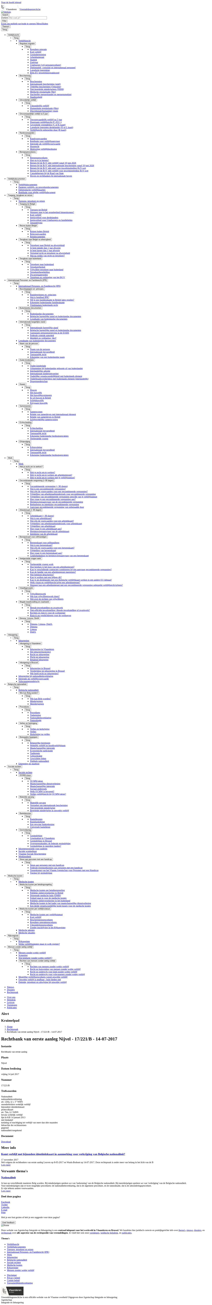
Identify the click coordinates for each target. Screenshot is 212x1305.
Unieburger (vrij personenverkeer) (45, 65)
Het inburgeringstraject (40, 652)
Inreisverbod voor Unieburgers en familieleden (51, 220)
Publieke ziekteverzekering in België (46, 893)
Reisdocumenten (37, 236)
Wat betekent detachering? (42, 574)
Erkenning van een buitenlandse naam (47, 357)
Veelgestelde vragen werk (41, 564)
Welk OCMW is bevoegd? (42, 791)
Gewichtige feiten (38, 758)
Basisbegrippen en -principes (43, 294)
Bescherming (36, 81)
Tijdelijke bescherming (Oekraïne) (45, 86)
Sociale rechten (25, 772)
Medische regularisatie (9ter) (43, 92)
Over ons (11, 997)
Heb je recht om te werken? (42, 472)
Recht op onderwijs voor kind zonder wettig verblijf (53, 972)
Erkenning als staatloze (28, 763)
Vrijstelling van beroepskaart (43, 550)
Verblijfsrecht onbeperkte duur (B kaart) (48, 130)
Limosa (33, 629)
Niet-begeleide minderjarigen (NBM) (47, 89)
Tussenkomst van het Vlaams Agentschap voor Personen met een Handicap (64, 870)
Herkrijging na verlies (40, 734)
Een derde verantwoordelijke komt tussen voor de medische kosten (60, 906)
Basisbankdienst (37, 822)
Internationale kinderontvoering (44, 373)
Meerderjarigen (37, 704)
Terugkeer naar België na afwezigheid (47, 245)
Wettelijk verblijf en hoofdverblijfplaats (47, 745)
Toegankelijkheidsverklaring (20, 1283)
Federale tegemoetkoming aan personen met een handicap (56, 867)
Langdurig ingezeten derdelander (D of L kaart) (51, 127)
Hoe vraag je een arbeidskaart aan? (46, 529)
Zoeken (5, 17)
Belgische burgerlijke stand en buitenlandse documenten (55, 316)
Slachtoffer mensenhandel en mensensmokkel (50, 94)
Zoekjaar (34, 62)
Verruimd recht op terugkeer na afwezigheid (50, 253)
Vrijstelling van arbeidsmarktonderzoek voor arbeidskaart (56, 523)
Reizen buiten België (39, 231)
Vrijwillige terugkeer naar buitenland (46, 269)
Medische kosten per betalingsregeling (47, 890)
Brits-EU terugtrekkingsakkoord (44, 73)
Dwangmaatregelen (39, 275)
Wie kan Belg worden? (40, 698)
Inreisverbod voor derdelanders (44, 217)
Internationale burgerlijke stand (44, 327)
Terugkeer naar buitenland (42, 264)
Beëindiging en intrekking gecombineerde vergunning (54, 504)
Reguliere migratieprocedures (43, 922)
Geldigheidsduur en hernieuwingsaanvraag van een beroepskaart (59, 555)
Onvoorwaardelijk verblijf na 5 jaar (46, 119)
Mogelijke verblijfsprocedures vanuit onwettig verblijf (42, 977)
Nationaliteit (8, 1177)
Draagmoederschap (39, 381)
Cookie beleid (13, 1280)
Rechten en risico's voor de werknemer (47, 613)
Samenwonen (36, 411)
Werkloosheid (24, 856)
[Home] (6, 12)
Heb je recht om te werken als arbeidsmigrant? (51, 475)
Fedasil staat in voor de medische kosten (48, 898)
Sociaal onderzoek (38, 789)
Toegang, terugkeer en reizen (31, 201)
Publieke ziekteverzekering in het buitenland (50, 900)
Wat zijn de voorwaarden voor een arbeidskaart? (52, 521)
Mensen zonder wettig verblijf (32, 952)
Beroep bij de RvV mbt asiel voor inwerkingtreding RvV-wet (58, 168)
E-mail (4, 1210)
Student (33, 60)
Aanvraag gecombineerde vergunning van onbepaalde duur (57, 507)
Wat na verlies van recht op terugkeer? (47, 255)
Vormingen (12, 1005)
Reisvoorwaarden (38, 234)
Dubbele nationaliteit (39, 761)
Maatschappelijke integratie (42, 748)
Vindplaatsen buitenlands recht (44, 305)
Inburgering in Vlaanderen (42, 649)
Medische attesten (26, 930)
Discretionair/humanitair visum (44, 111)
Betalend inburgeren (39, 659)
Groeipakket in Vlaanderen (42, 838)
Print (3, 1212)
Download (6, 1141)
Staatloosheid (36, 97)
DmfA (33, 632)
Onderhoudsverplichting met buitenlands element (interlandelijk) (59, 379)
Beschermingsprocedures (41, 919)
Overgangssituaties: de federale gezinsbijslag (50, 843)
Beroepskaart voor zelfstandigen (44, 542)
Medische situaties (26, 933)
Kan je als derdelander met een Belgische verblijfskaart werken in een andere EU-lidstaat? (71, 580)
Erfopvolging (36, 447)
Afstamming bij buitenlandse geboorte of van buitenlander (56, 368)
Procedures (35, 712)
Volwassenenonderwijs (28, 681)
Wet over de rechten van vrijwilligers (46, 599)
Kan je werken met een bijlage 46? (46, 577)
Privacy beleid (13, 1278)
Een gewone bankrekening (42, 824)
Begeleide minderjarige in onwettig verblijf (49, 810)
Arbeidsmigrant (37, 57)
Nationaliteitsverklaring (40, 718)
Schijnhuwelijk (37, 400)
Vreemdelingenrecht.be (30, 9)
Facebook (5, 1202)
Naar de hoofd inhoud (11, 2)
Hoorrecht (34, 146)
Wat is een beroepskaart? (41, 545)
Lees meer (6, 1165)
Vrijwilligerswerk (38, 594)
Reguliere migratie (38, 49)
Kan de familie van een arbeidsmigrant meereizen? (53, 572)
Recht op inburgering (39, 654)
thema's (182, 1230)
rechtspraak (6, 1233)
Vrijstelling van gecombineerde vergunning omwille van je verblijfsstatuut (63, 496)
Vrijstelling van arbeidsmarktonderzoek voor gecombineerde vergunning (63, 494)
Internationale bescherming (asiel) (45, 84)
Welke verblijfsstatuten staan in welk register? (39, 944)
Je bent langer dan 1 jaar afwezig (45, 250)
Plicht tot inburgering (39, 657)
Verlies (33, 731)
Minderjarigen (36, 701)
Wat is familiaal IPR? (39, 297)
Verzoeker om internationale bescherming (49, 805)
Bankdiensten (36, 819)
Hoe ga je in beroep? (39, 160)
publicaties (127, 1233)
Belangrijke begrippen (40, 743)
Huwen (33, 390)
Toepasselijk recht (38, 354)
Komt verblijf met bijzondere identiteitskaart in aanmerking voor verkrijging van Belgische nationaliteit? (63, 1154)
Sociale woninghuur (27, 851)
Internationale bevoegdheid (42, 352)
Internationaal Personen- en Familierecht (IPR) (39, 286)
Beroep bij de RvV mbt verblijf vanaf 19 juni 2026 (53, 163)
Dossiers (11, 989)
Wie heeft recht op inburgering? (44, 673)
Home (10, 1026)
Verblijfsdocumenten (27, 184)
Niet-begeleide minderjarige (42, 808)
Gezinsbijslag (36, 835)
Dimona (33, 626)
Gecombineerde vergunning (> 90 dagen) (49, 486)
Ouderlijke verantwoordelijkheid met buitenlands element (56, 376)
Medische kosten (26, 881)
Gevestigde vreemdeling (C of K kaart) (47, 125)
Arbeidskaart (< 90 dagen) (42, 516)
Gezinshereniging (38, 54)
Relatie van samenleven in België (45, 417)
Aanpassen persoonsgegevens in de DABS (49, 333)
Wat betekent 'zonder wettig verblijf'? (35, 958)
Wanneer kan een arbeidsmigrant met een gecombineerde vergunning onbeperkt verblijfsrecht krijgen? (76, 585)
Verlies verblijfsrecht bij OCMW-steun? (48, 794)
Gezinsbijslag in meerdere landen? (45, 846)
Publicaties (12, 1007)
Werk (20, 464)
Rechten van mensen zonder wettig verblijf (49, 966)
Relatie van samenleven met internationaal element (53, 414)
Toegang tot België (38, 209)
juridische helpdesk (109, 1233)
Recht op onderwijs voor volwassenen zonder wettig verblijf (57, 974)
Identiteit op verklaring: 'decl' (43, 338)
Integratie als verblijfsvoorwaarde (45, 144)
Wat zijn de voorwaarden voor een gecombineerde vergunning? (59, 491)
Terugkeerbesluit (37, 267)
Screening (23, 955)
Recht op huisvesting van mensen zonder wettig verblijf (55, 969)
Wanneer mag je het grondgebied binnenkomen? (52, 212)
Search (5, 15)
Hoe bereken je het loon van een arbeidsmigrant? (52, 567)
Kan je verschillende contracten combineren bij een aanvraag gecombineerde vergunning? (71, 569)
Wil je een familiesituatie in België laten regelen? (52, 300)
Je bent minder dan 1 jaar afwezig (45, 248)
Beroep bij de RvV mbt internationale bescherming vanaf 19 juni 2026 (62, 165)
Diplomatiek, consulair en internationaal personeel (52, 67)
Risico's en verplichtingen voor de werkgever (50, 615)
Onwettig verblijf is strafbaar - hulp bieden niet (39, 979)
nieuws (189, 1230)
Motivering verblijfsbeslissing (43, 149)
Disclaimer (12, 1275)
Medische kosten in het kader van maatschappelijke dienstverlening (60, 903)
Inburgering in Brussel (40, 668)
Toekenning (35, 715)
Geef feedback (8, 1222)
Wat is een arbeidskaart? (41, 518)
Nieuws (10, 987)
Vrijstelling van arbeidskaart (42, 526)
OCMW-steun (36, 781)
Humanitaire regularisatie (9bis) (44, 108)
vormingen (94, 1233)
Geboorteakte (36, 756)
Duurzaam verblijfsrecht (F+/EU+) (46, 122)
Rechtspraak (12, 992)
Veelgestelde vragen (39, 438)
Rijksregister (24, 941)
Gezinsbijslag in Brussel (41, 841)
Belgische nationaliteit (28, 690)
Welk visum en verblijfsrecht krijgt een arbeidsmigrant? (55, 582)
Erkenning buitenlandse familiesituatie (47, 302)
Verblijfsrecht (24, 40)
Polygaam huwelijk (39, 403)
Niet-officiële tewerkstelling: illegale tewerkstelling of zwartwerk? (60, 610)
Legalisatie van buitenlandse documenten (48, 319)
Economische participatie (41, 750)
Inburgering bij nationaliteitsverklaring (35, 676)
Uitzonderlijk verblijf (39, 105)
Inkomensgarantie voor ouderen (32, 848)
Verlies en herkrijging (39, 729)
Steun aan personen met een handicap (47, 865)
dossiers (197, 1230)
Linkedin (5, 1207)
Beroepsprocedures (38, 157)
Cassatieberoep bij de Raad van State (47, 173)
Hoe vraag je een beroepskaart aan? (46, 553)
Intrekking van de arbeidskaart (44, 534)
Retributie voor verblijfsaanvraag (45, 141)
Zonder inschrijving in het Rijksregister (47, 927)
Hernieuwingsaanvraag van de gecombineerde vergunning (56, 502)
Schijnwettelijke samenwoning (44, 419)
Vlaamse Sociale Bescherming (32, 854)
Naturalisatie (35, 720)
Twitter (4, 1204)
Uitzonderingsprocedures (41, 925)
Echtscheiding (36, 428)
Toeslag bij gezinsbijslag (41, 873)
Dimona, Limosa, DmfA (41, 624)
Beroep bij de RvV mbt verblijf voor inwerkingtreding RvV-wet (59, 170)
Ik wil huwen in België (40, 398)
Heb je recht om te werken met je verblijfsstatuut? (52, 477)
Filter (4, 21)
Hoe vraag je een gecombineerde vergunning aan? (53, 499)
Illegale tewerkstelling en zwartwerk (46, 607)
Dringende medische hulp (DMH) (45, 895)
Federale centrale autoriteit (42, 335)
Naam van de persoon (40, 349)
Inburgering (23, 640)
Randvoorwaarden (38, 138)
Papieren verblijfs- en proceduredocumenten (38, 187)
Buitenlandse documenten (42, 314)
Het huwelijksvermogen (41, 395)
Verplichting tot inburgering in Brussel (47, 671)
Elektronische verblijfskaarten (31, 190)
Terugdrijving (36, 222)
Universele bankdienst (40, 827)
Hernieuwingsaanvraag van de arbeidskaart (49, 531)
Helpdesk (11, 1000)
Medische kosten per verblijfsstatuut (46, 914)
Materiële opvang (38, 802)
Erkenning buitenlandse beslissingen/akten (49, 436)
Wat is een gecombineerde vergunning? (48, 489)
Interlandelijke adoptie (40, 371)
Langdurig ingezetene (40, 70)
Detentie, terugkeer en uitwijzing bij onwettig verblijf (42, 982)
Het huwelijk (36, 392)
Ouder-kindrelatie (38, 366)
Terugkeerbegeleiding (40, 272)
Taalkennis (35, 753)
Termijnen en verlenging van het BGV (47, 277)
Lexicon (10, 1002)
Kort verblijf (35, 52)
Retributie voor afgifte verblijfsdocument (36, 192)
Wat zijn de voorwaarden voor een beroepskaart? (52, 548)
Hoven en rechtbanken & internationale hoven (51, 176)
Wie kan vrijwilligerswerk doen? (45, 596)
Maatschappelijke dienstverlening (45, 783)
